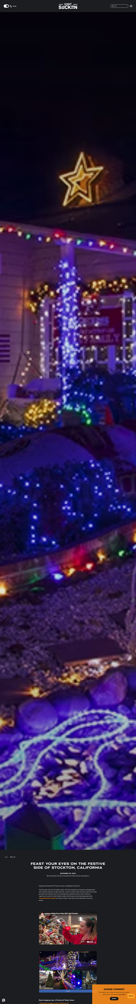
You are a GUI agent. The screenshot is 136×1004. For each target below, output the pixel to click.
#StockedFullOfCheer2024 (47, 898)
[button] (131, 996)
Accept (114, 998)
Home (6, 857)
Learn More (122, 994)
